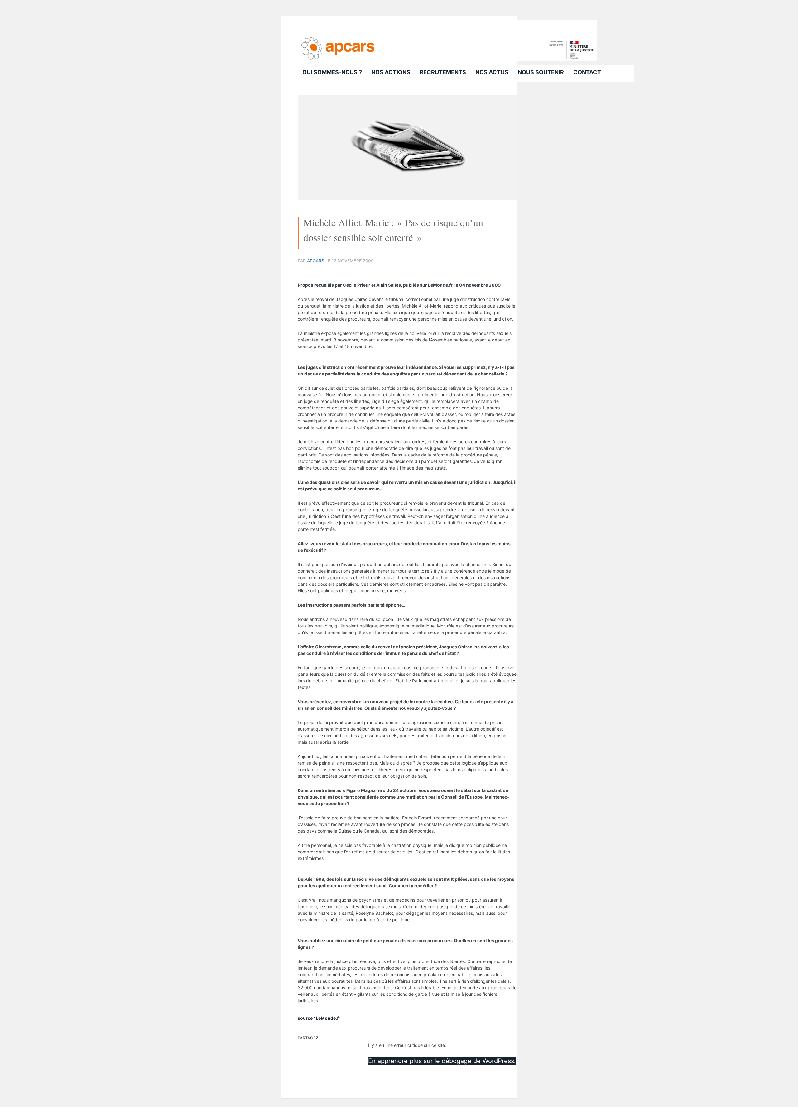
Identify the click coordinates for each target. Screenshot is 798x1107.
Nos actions (390, 72)
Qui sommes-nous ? (332, 72)
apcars (315, 260)
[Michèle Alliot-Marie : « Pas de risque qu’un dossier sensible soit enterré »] (407, 198)
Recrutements (443, 72)
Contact (587, 72)
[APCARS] (447, 59)
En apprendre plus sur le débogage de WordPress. (442, 1061)
